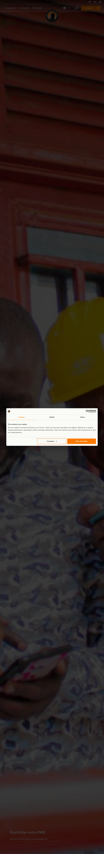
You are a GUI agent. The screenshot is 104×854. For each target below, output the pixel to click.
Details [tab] (52, 417)
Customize (50, 441)
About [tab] (82, 417)
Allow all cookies (82, 441)
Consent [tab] (21, 417)
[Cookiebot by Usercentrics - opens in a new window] (87, 411)
